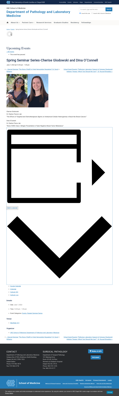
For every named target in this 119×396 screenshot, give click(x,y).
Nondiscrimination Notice (87, 383)
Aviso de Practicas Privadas (70, 383)
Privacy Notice (9, 393)
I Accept (110, 392)
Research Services (44, 22)
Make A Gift (96, 351)
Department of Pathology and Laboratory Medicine (38, 14)
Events (69, 2)
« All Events (10, 52)
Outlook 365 (14, 292)
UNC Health (80, 380)
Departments (88, 2)
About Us (15, 22)
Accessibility (62, 2)
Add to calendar (12, 208)
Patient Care (27, 22)
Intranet (95, 357)
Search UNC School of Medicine (102, 13)
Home (7, 22)
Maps (81, 2)
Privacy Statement (99, 380)
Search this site (85, 13)
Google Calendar (15, 286)
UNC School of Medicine (16, 8)
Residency (75, 22)
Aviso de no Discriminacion (104, 383)
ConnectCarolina (98, 2)
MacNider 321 (14, 323)
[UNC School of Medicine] (23, 383)
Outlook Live (14, 295)
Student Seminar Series (34, 313)
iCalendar (13, 289)
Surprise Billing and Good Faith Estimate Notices (98, 386)
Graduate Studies (61, 22)
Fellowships (86, 22)
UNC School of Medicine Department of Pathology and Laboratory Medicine (34, 333)
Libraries (75, 2)
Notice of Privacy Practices (53, 383)
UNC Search (108, 2)
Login (110, 380)
